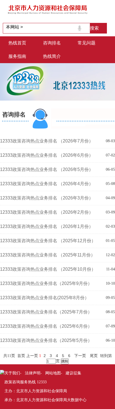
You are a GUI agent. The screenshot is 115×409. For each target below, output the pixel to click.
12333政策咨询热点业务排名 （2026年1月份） (46, 226)
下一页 (80, 355)
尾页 (94, 355)
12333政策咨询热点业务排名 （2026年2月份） (46, 212)
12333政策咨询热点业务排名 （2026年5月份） (46, 169)
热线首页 (17, 43)
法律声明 (32, 373)
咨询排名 (52, 43)
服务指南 (17, 56)
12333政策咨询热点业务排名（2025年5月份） (46, 340)
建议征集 (73, 373)
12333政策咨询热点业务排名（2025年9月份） (46, 283)
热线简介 (52, 56)
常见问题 (86, 43)
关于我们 (12, 373)
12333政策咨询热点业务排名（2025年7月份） (46, 312)
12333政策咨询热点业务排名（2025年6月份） (46, 326)
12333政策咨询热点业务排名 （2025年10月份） (48, 269)
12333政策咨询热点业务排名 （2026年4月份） (46, 183)
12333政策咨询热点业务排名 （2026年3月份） (46, 198)
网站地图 (53, 373)
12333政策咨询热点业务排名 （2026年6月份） (46, 155)
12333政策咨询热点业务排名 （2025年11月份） (47, 255)
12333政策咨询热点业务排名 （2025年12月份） (48, 240)
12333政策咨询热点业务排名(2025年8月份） (44, 297)
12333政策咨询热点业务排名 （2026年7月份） (46, 141)
